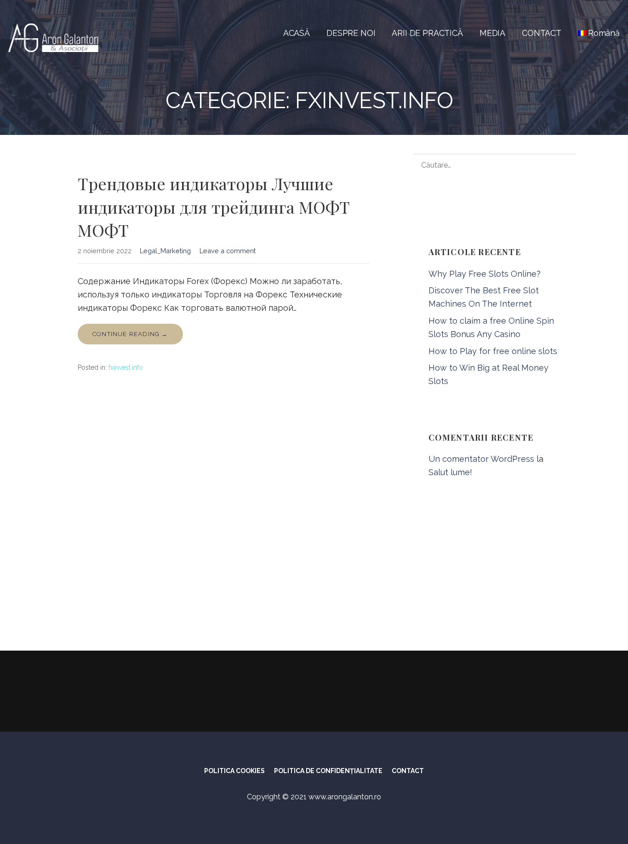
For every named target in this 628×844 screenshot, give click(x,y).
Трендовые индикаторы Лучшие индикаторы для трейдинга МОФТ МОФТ (214, 206)
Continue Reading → (130, 334)
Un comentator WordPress (481, 459)
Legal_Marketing (165, 251)
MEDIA (492, 33)
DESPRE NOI (350, 33)
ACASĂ (296, 33)
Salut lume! (450, 472)
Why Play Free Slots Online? (484, 274)
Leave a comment (228, 251)
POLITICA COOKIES (234, 770)
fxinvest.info (125, 367)
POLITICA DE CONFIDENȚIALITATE (328, 770)
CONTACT (541, 33)
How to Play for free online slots (492, 351)
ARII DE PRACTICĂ (427, 33)
